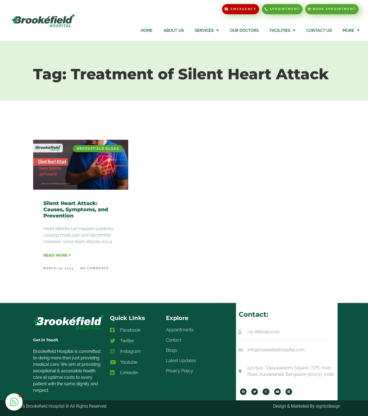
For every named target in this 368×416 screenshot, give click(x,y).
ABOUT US (174, 30)
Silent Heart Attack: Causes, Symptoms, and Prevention (75, 209)
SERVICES (204, 30)
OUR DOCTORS (244, 30)
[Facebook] (243, 391)
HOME (146, 30)
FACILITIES (280, 30)
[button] (14, 402)
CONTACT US (319, 30)
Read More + (57, 255)
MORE (348, 30)
